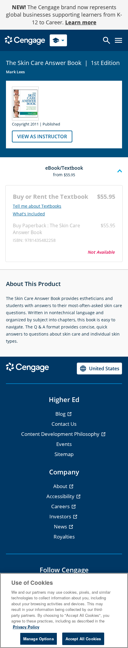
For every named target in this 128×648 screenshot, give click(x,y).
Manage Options (38, 638)
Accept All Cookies (83, 638)
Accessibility (61, 496)
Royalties (64, 536)
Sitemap (64, 454)
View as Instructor (42, 136)
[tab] (64, 171)
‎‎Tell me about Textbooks (37, 206)
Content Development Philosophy (61, 434)
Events (64, 444)
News (61, 526)
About (60, 486)
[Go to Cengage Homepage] (25, 40)
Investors (60, 516)
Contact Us (64, 423)
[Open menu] (118, 40)
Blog (61, 413)
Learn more (80, 22)
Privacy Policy (26, 627)
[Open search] (106, 40)
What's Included (29, 214)
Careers (61, 506)
